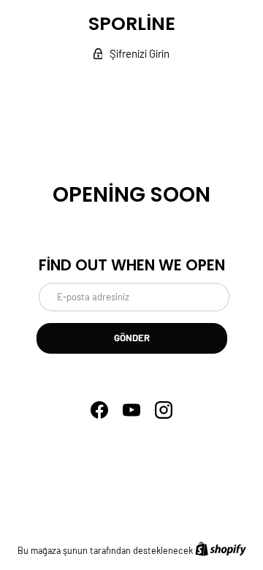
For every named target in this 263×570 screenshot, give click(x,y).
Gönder (132, 337)
